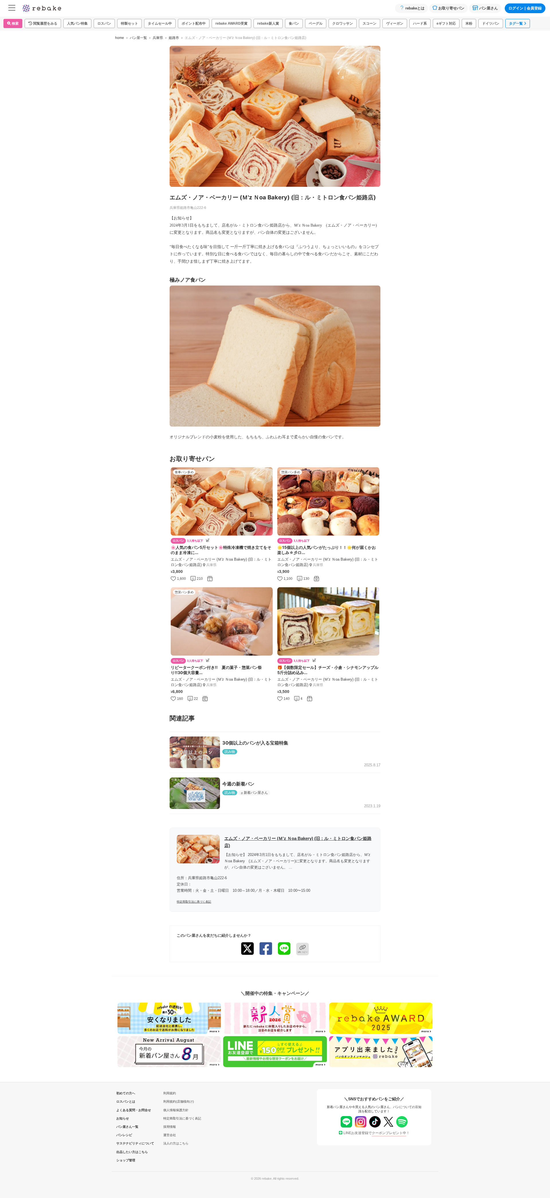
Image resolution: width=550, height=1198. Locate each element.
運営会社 (169, 1135)
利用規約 (169, 1093)
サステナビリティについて (125, 1143)
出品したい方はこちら (125, 1152)
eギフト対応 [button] (446, 23)
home (119, 38)
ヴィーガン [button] (394, 23)
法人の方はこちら (175, 1143)
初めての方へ (125, 1093)
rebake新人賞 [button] (268, 23)
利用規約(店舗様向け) (178, 1101)
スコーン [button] (369, 23)
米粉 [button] (468, 23)
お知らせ (122, 1118)
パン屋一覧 (138, 38)
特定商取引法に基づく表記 (194, 901)
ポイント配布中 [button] (194, 23)
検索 (15, 23)
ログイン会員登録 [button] (525, 8)
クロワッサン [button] (342, 23)
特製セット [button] (129, 23)
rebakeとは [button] (415, 8)
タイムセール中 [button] (160, 23)
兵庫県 (158, 38)
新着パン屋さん (256, 793)
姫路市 (174, 38)
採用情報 (169, 1126)
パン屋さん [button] (488, 8)
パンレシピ (124, 1135)
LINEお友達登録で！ (376, 1133)
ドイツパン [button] (490, 23)
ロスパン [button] (104, 23)
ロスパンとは (125, 1101)
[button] (43, 23)
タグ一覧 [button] (516, 23)
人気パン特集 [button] (77, 23)
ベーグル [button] (316, 23)
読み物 (230, 752)
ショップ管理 (125, 1160)
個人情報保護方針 (175, 1110)
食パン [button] (294, 23)
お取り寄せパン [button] (451, 8)
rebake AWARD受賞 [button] (231, 23)
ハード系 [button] (420, 23)
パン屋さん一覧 (125, 1126)
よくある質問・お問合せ (125, 1110)
